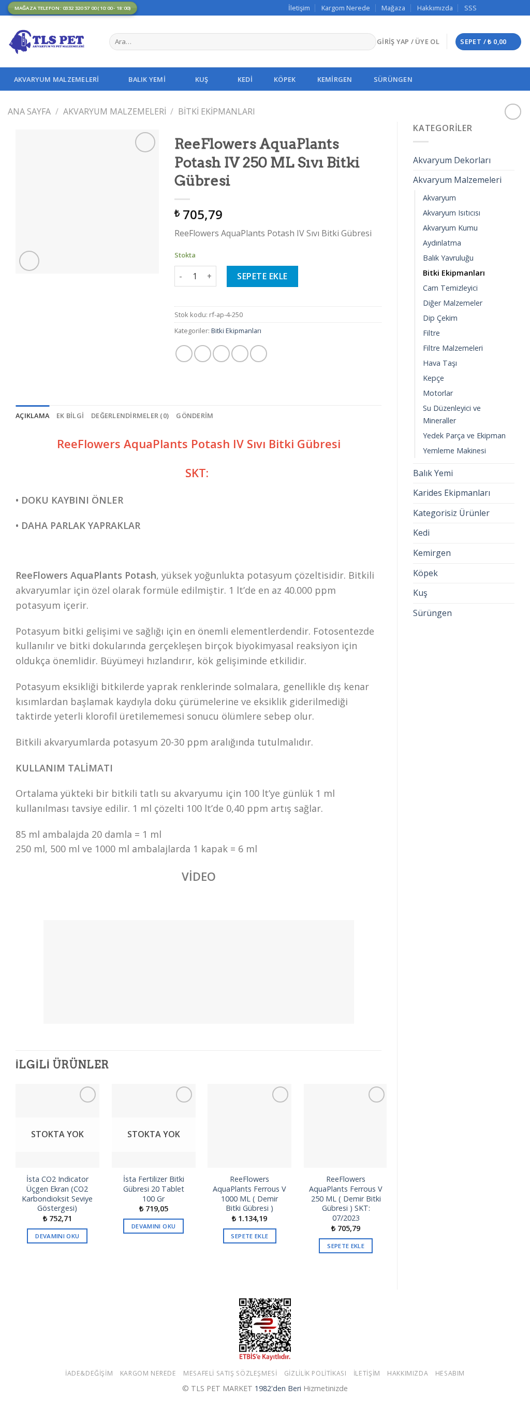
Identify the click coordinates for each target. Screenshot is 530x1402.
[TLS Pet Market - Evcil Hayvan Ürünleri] (51, 41)
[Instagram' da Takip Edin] (497, 7)
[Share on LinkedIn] (258, 353)
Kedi (245, 79)
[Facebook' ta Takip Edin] (487, 7)
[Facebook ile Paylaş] (184, 353)
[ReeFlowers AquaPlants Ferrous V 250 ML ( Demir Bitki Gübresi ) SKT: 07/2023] (346, 1126)
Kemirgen (334, 79)
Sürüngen (393, 79)
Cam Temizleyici (450, 288)
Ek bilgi (70, 415)
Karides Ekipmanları (451, 492)
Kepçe (433, 378)
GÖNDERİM (194, 415)
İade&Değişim (89, 1373)
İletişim (299, 7)
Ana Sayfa (29, 111)
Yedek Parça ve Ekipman (464, 435)
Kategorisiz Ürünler (451, 513)
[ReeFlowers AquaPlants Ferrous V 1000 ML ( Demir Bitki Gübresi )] (249, 1126)
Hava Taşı (440, 363)
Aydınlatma (442, 243)
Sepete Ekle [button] (249, 1236)
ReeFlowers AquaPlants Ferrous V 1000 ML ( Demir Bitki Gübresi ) (249, 1194)
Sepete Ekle (262, 276)
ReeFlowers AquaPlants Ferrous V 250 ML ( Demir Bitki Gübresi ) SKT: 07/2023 (345, 1199)
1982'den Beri (278, 1388)
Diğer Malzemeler (452, 303)
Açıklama (32, 415)
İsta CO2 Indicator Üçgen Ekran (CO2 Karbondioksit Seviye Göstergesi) (57, 1194)
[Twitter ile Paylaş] (202, 353)
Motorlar (438, 393)
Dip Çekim (440, 318)
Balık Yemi (147, 79)
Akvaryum (439, 198)
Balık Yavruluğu (448, 258)
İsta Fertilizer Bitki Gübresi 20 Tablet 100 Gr (153, 1189)
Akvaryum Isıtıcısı (451, 213)
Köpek (285, 79)
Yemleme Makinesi (454, 450)
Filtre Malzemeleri (453, 348)
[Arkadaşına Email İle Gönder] (221, 353)
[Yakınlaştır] (29, 261)
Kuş (202, 79)
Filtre (431, 333)
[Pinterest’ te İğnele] (239, 353)
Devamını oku (57, 1236)
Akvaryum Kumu (450, 228)
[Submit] (366, 42)
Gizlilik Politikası (315, 1373)
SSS (470, 7)
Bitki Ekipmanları (216, 111)
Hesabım (450, 1373)
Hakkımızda (435, 7)
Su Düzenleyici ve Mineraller (452, 414)
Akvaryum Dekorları (452, 160)
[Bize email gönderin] (507, 7)
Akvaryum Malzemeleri (56, 79)
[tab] (32, 415)
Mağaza (393, 7)
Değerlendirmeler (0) (130, 415)
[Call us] (517, 7)
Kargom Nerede (345, 7)
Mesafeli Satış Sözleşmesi (230, 1373)
